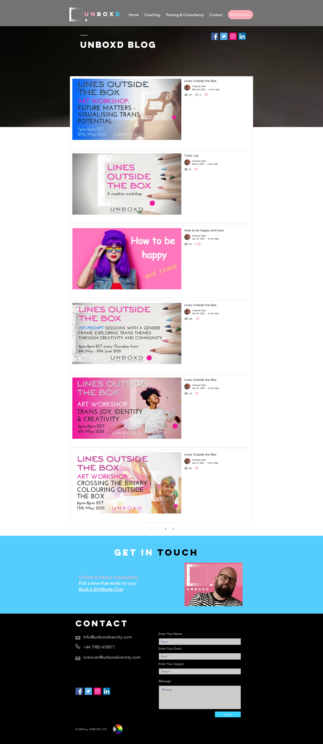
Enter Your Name (170, 633)
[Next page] (173, 528)
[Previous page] (149, 528)
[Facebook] (214, 36)
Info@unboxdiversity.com (107, 637)
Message (165, 681)
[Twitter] (223, 36)
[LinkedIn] (242, 36)
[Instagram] (233, 36)
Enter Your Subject (171, 664)
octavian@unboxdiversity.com (112, 657)
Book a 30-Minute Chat (101, 589)
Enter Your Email (170, 648)
